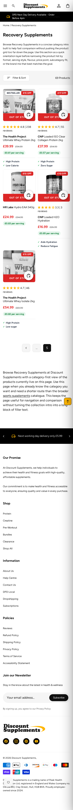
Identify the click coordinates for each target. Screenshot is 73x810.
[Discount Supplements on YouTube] (36, 741)
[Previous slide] (7, 105)
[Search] (13, 6)
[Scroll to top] (67, 401)
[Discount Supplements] (36, 5)
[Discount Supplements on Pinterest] (26, 741)
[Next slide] (30, 105)
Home (6, 25)
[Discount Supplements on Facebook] (6, 741)
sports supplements (16, 396)
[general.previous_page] (26, 348)
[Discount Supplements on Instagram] (16, 741)
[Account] (59, 6)
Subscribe (61, 698)
